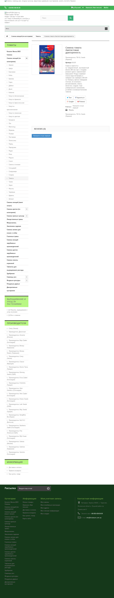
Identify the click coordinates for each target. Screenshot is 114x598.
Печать (71, 110)
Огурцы (11, 133)
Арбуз (10, 68)
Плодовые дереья (13, 284)
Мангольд (11, 127)
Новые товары (28, 502)
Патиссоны (12, 140)
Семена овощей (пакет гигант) (15, 204)
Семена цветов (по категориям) (13, 210)
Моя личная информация (50, 511)
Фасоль (11, 188)
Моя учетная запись (51, 498)
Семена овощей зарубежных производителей (13, 243)
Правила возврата (14, 471)
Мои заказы (45, 502)
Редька (10, 158)
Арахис (11, 65)
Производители (16, 323)
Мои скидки (45, 514)
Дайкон (10, 85)
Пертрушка (12, 147)
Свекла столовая (14, 164)
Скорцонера (12, 171)
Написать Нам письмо (94, 7)
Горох (10, 82)
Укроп (10, 185)
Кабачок (11, 92)
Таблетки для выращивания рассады (15, 268)
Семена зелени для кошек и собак (14, 231)
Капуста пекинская (14, 113)
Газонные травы (13, 236)
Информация (15, 462)
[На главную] (7, 36)
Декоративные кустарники (12, 288)
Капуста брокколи (14, 99)
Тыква (10, 182)
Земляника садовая (14, 226)
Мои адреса (45, 508)
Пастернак (12, 137)
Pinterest (82, 101)
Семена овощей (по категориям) (14, 59)
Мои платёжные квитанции (50, 505)
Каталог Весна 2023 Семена (13, 53)
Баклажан (11, 72)
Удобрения (11, 273)
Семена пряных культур (15, 216)
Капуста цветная (14, 116)
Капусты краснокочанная (12, 107)
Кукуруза (11, 120)
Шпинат (11, 199)
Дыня (10, 89)
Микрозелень (11, 223)
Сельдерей (12, 168)
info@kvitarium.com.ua (93, 518)
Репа (10, 154)
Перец (10, 144)
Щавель (11, 195)
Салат (10, 161)
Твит (70, 97)
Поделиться (80, 97)
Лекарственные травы (15, 219)
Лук (9, 123)
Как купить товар (14, 474)
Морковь (11, 130)
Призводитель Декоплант (17, 332)
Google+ (71, 101)
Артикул (68, 62)
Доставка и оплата (14, 467)
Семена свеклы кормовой (12, 261)
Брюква (11, 79)
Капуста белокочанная (16, 96)
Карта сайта (27, 518)
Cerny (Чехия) (13, 328)
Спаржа (11, 175)
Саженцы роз (11, 277)
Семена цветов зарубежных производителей (13, 253)
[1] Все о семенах (14, 315)
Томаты (11, 178)
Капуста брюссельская (16, 103)
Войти (106, 7)
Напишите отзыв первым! (78, 107)
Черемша (11, 192)
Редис (10, 151)
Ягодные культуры (13, 280)
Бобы (10, 75)
